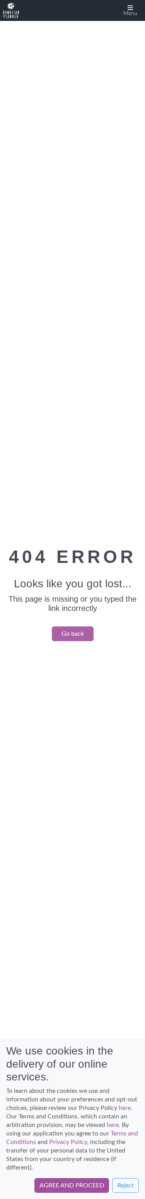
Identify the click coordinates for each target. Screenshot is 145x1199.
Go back (72, 634)
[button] (130, 10)
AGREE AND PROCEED (71, 1185)
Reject (125, 1185)
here (125, 1108)
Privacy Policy (68, 1142)
